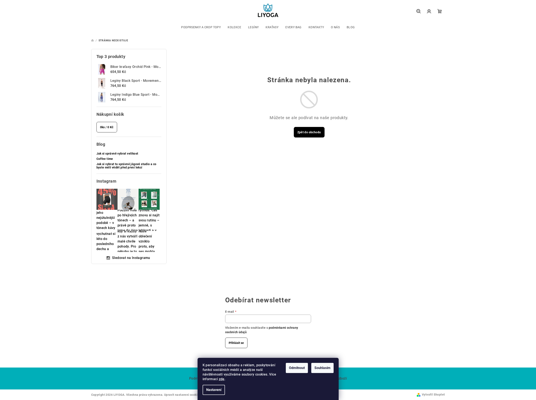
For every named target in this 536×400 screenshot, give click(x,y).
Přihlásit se (236, 343)
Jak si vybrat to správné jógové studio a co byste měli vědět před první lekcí (126, 165)
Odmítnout (297, 368)
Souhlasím (322, 368)
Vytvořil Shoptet (433, 394)
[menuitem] (201, 27)
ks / (107, 127)
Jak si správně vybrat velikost (117, 153)
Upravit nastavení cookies (182, 394)
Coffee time (104, 158)
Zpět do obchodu (309, 132)
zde (222, 379)
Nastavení (213, 390)
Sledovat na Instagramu (131, 258)
